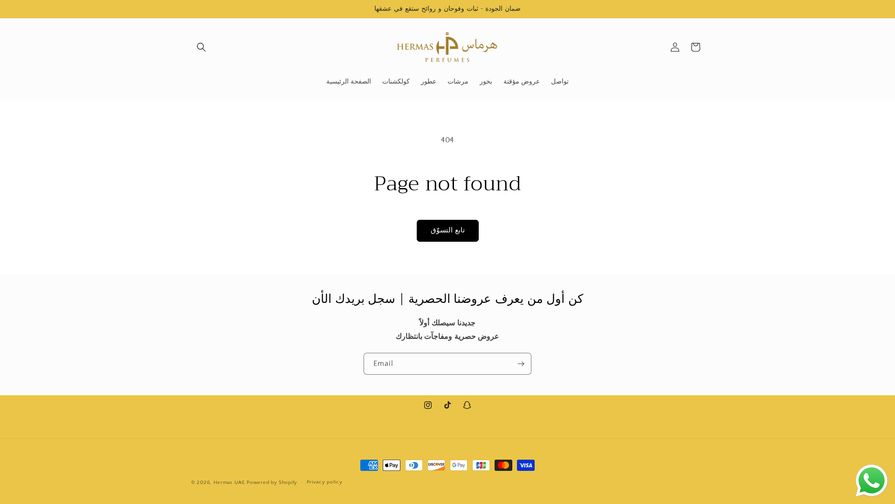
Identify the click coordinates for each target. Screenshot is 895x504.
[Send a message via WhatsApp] (871, 480)
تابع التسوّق (448, 230)
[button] (201, 47)
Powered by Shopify (272, 482)
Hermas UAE (229, 482)
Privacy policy (325, 482)
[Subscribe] (520, 364)
